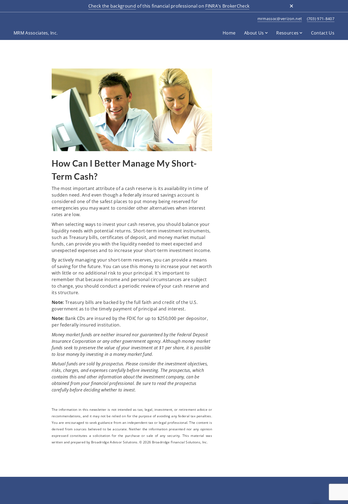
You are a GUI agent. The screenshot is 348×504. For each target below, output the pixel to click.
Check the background (112, 6)
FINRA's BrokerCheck (227, 6)
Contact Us (322, 33)
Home (229, 33)
